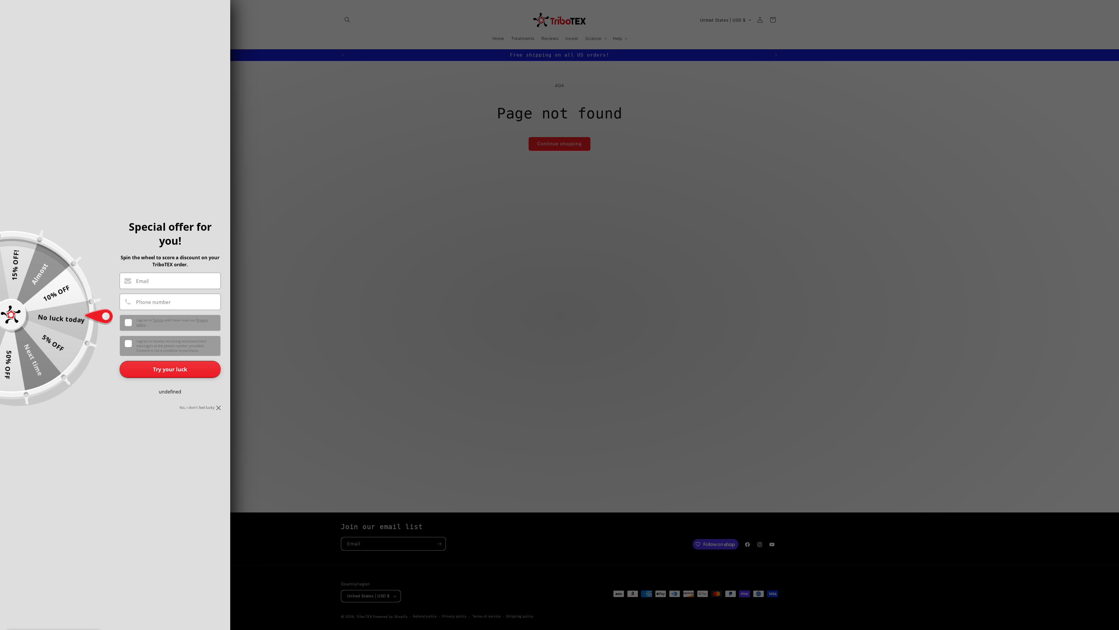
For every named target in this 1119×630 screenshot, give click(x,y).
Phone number (153, 302)
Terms (158, 320)
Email (142, 281)
